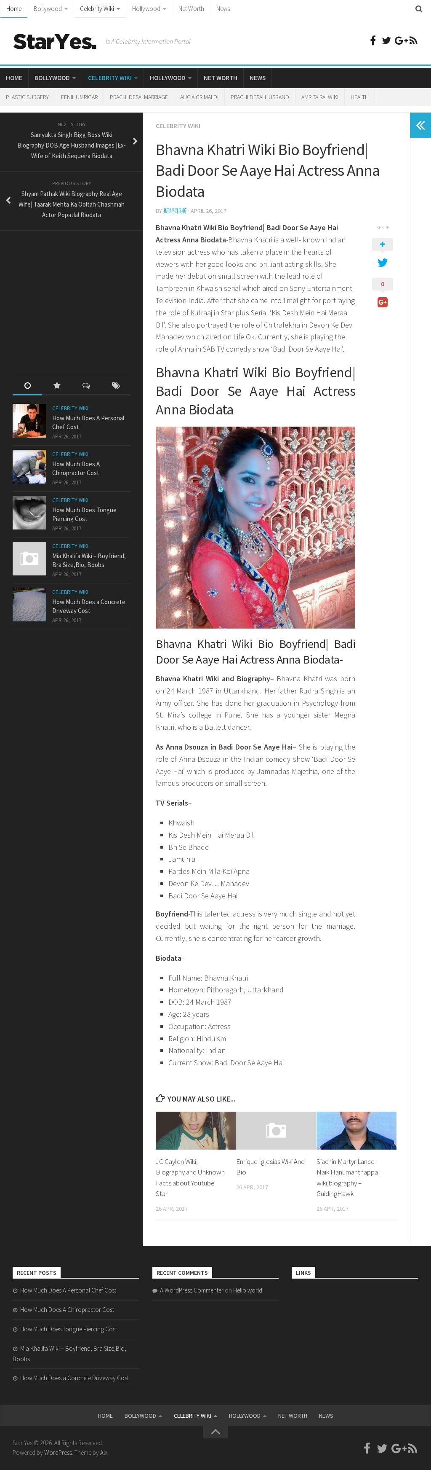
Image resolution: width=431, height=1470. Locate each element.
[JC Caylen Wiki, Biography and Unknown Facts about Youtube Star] (196, 1131)
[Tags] (115, 386)
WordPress (58, 1453)
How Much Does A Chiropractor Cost (67, 1310)
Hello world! (248, 1290)
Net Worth (191, 9)
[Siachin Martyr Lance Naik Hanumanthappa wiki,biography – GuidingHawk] (356, 1131)
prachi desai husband (260, 97)
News (223, 9)
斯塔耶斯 (175, 211)
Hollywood (146, 9)
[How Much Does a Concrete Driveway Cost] (29, 604)
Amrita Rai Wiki (319, 97)
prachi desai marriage (139, 97)
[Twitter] (386, 40)
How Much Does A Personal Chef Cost (68, 1290)
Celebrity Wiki (97, 9)
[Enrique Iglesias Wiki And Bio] (276, 1131)
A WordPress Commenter (191, 1290)
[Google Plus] (400, 40)
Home (13, 9)
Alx (103, 1453)
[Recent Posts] (27, 386)
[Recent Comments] (86, 386)
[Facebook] (373, 40)
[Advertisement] (76, 296)
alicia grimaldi (199, 97)
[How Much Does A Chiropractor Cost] (29, 467)
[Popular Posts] (57, 386)
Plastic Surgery (27, 97)
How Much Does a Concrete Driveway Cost (74, 1378)
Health (360, 97)
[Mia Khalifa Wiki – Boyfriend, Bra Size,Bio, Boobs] (29, 558)
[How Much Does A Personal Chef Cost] (29, 421)
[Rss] (413, 40)
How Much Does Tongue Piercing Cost (68, 1329)
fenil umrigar (79, 97)
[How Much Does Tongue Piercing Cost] (29, 512)
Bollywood (48, 9)
